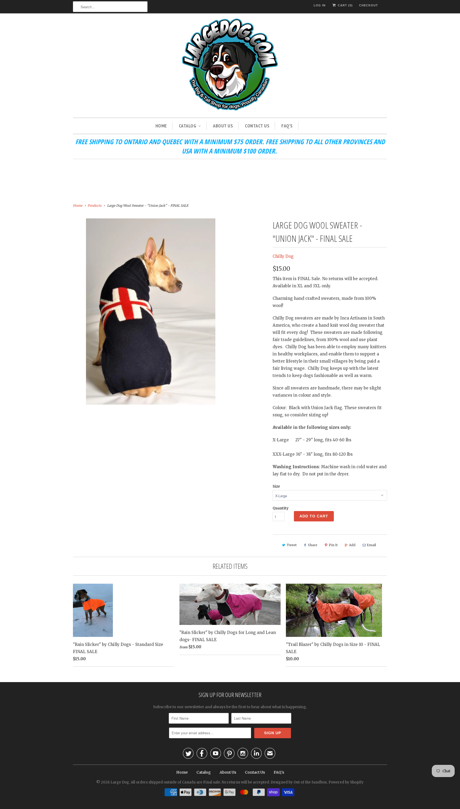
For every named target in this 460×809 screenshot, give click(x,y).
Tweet (292, 545)
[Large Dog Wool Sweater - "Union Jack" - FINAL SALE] (150, 311)
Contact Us (257, 126)
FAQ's (287, 126)
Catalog (187, 126)
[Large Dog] (230, 65)
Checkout (368, 5)
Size (276, 486)
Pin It (333, 545)
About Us (223, 126)
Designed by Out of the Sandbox (299, 782)
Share (312, 545)
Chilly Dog (283, 256)
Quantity (281, 508)
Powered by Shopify (346, 782)
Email (371, 545)
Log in (320, 5)
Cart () (345, 5)
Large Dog (119, 782)
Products (94, 206)
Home (161, 126)
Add (352, 545)
